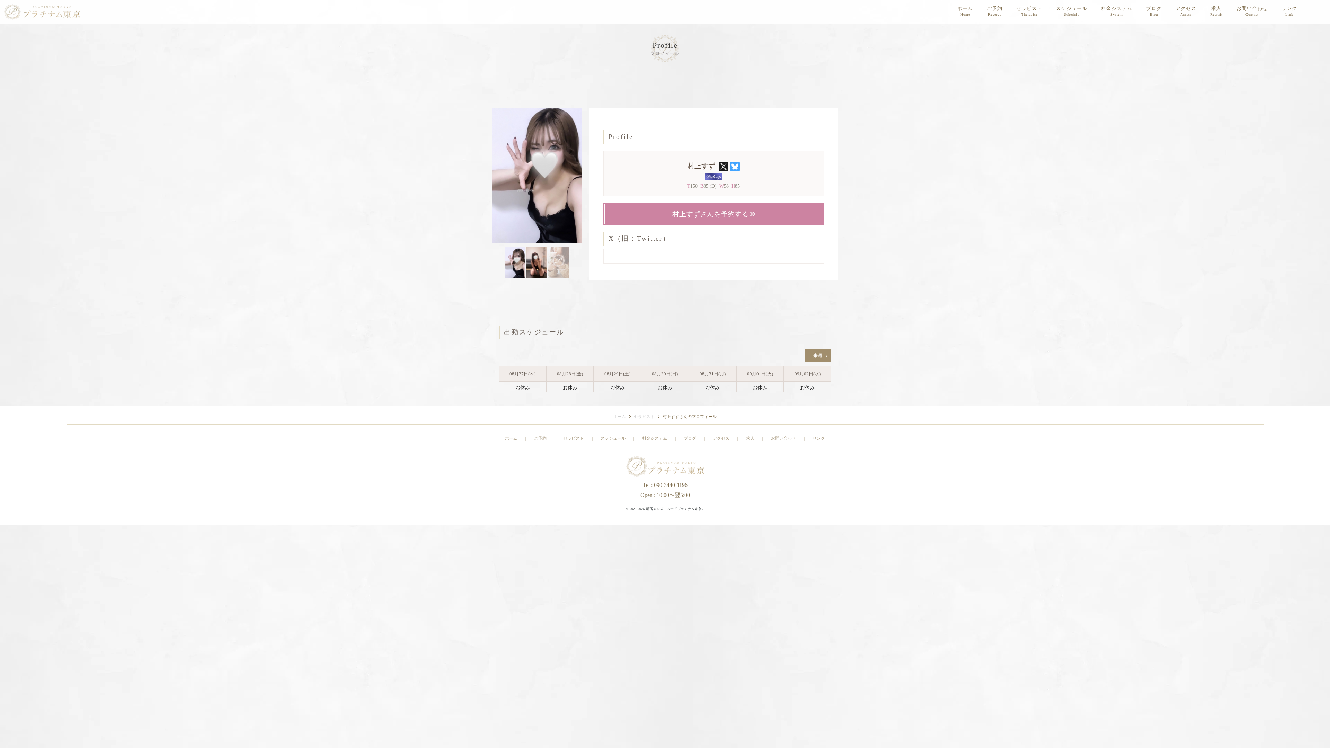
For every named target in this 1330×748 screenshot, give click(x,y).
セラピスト (1029, 8)
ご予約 (994, 8)
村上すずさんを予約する (711, 214)
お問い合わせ (1252, 8)
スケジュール (1071, 8)
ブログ (1154, 8)
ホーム (965, 8)
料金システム (1116, 8)
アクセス (1186, 8)
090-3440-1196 (671, 485)
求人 (1216, 8)
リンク (1289, 8)
